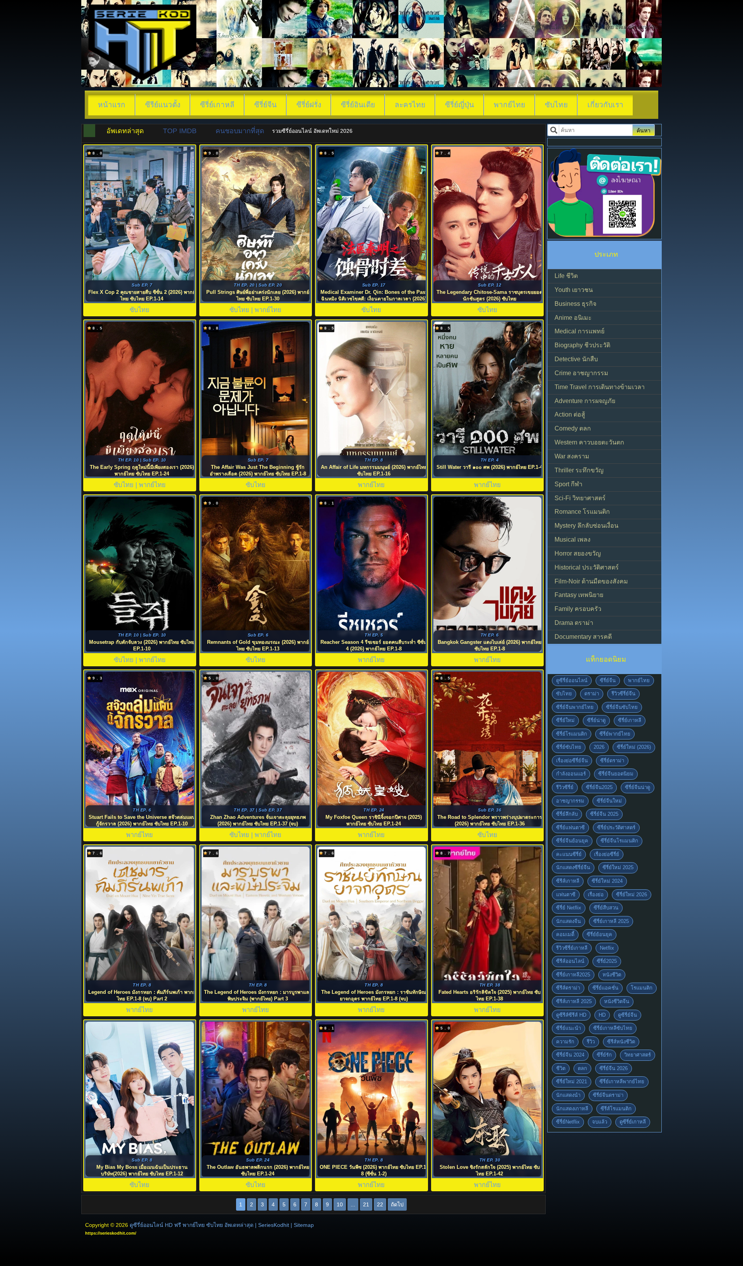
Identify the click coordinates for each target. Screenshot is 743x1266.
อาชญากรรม (570, 801)
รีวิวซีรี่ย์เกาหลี (571, 948)
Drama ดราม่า (574, 622)
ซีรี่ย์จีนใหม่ (609, 801)
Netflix (607, 948)
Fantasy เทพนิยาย (579, 595)
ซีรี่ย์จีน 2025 (604, 814)
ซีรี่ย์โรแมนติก (571, 734)
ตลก (582, 1068)
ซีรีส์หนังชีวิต (621, 1042)
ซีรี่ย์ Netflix (568, 908)
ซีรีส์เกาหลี (567, 881)
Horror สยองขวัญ (578, 553)
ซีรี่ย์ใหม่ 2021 (571, 1081)
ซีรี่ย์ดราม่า (612, 760)
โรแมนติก (641, 988)
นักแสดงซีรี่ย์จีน (573, 867)
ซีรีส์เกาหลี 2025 (574, 1001)
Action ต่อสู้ (570, 414)
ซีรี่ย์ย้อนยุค (599, 934)
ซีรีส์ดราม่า (568, 988)
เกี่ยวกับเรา (605, 105)
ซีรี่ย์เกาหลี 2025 (611, 921)
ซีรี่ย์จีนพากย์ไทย (575, 707)
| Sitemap (302, 1225)
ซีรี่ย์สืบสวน (606, 908)
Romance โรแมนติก (582, 511)
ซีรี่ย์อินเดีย (358, 105)
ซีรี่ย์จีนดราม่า (608, 1095)
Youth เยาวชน (574, 289)
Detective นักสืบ (576, 359)
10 (340, 1204)
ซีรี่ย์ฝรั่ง (308, 105)
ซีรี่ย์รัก (604, 1055)
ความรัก (565, 1042)
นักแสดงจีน (568, 921)
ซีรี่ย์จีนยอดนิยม (615, 774)
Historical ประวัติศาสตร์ (587, 567)
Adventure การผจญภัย (585, 401)
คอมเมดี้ (565, 934)
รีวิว (591, 1042)
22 (380, 1204)
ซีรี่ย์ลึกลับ (567, 814)
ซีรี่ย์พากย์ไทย (614, 734)
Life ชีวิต (566, 276)
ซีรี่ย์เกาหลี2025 (573, 975)
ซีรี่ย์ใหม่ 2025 (618, 867)
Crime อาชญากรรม (581, 373)
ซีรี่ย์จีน (265, 105)
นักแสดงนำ (568, 1095)
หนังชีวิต (612, 975)
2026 (599, 747)
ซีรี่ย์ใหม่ (565, 720)
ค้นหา (644, 130)
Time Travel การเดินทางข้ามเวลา (600, 387)
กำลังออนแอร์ (571, 774)
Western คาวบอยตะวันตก (589, 442)
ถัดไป (397, 1204)
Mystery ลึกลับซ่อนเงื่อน (586, 525)
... (353, 1204)
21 (366, 1204)
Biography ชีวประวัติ (582, 345)
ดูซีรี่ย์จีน (627, 1015)
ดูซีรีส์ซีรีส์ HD (571, 1015)
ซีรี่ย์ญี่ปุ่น (459, 105)
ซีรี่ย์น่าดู (596, 720)
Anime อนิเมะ (573, 317)
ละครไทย (410, 105)
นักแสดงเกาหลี (572, 1109)
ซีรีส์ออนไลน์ (570, 961)
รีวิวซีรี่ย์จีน (623, 693)
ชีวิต (560, 1068)
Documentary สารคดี (583, 636)
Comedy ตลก (573, 428)
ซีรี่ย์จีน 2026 (613, 1068)
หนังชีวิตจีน (616, 1001)
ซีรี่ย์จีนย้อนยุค (572, 841)
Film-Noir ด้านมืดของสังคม (591, 581)
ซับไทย (556, 105)
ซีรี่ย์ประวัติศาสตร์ (616, 827)
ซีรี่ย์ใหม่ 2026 (631, 894)
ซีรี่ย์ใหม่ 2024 (607, 881)
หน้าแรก (111, 105)
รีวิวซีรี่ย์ (565, 787)
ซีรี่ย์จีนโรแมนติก (619, 841)
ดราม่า (591, 693)
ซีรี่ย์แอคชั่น (605, 988)
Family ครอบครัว (578, 609)
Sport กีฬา (568, 484)
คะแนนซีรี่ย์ (569, 854)
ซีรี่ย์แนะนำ (568, 1028)
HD (602, 1015)
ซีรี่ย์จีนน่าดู (637, 787)
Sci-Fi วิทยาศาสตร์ (580, 498)
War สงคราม (572, 456)
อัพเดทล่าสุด (125, 131)
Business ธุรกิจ (575, 303)
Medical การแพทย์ (579, 331)
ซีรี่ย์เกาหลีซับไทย (612, 1028)
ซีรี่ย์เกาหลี (217, 105)
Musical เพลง (573, 539)
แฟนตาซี (565, 894)
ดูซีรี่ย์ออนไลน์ (571, 680)
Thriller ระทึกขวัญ (579, 470)
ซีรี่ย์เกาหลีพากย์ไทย (621, 1081)
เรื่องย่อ (596, 894)
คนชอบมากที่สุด (240, 131)
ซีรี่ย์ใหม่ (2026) (634, 747)
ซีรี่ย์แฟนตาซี (570, 827)
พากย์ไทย (509, 105)
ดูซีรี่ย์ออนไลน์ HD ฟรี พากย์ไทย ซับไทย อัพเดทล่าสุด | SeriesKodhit (209, 1225)
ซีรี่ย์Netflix (568, 1122)
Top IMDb (180, 131)
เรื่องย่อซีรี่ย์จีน (572, 760)
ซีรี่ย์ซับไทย (568, 747)
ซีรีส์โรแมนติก (616, 1109)
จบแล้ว (599, 1122)
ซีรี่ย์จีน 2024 (570, 1055)
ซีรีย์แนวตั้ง (162, 105)
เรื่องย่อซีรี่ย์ (606, 854)
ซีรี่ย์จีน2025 (599, 787)
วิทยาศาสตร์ (637, 1055)
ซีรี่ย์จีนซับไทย (622, 707)
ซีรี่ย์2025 (607, 961)
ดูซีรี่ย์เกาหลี (633, 1122)
